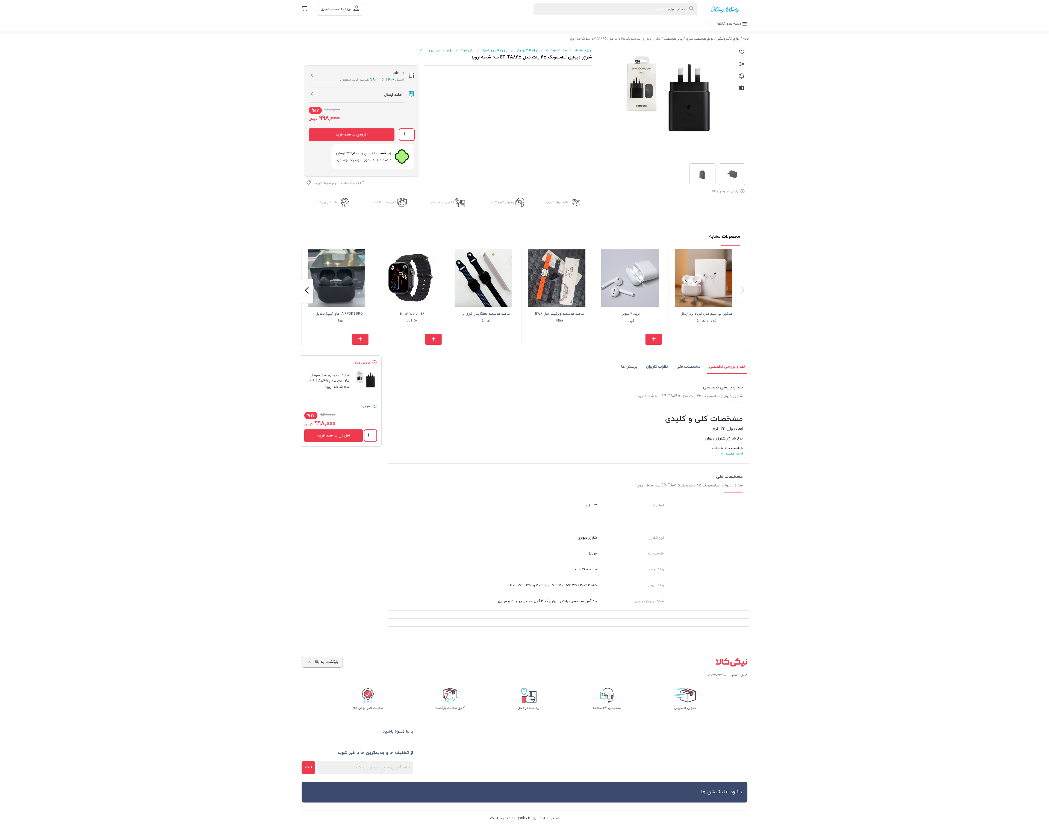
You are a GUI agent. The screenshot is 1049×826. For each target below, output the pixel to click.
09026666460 (716, 675)
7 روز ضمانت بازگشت (385, 202)
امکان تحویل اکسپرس (557, 202)
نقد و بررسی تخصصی (727, 366)
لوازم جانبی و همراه (495, 50)
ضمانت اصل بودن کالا (328, 202)
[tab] (727, 367)
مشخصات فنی (688, 366)
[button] (742, 291)
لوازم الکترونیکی (728, 39)
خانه (746, 39)
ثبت (308, 767)
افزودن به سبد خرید (351, 134)
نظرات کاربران (657, 366)
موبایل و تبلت (430, 50)
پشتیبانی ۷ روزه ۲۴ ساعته (500, 202)
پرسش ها (629, 366)
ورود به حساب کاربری (336, 9)
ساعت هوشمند (556, 50)
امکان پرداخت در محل (442, 202)
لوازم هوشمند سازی (699, 39)
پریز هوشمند (673, 39)
